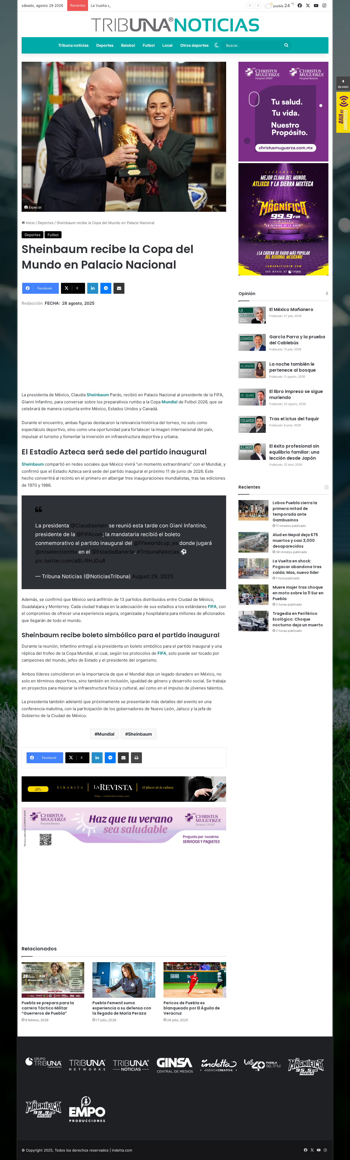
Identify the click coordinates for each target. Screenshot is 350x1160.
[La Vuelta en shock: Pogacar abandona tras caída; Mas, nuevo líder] (253, 568)
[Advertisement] (124, 345)
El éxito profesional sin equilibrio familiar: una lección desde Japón (294, 452)
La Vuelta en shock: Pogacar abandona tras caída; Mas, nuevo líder (148, 5)
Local (167, 45)
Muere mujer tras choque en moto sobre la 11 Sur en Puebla (298, 593)
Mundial (105, 734)
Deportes (104, 45)
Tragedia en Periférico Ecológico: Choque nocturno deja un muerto (298, 619)
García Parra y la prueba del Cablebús (297, 340)
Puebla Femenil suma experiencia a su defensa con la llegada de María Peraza (121, 1008)
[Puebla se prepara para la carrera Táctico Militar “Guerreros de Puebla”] (53, 979)
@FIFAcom (90, 534)
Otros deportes (194, 45)
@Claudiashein (89, 525)
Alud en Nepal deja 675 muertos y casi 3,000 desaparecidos (295, 540)
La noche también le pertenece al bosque (292, 367)
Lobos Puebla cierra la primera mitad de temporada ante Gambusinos (295, 511)
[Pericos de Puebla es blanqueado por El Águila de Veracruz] (195, 979)
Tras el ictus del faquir (294, 419)
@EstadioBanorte (113, 552)
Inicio (30, 223)
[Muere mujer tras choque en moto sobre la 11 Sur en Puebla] (253, 595)
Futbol (149, 45)
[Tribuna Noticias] (175, 24)
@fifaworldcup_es (156, 543)
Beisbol (128, 45)
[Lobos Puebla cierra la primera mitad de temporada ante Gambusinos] (253, 510)
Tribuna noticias (73, 45)
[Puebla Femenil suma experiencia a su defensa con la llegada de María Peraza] (123, 979)
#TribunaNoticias (158, 552)
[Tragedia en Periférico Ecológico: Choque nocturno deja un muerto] (253, 621)
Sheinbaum (140, 734)
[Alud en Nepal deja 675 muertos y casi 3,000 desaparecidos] (253, 542)
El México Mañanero (291, 309)
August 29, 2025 (152, 576)
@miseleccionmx (56, 552)
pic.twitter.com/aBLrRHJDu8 (70, 561)
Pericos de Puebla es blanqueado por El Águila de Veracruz (192, 1008)
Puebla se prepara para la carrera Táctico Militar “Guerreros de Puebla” (48, 1008)
